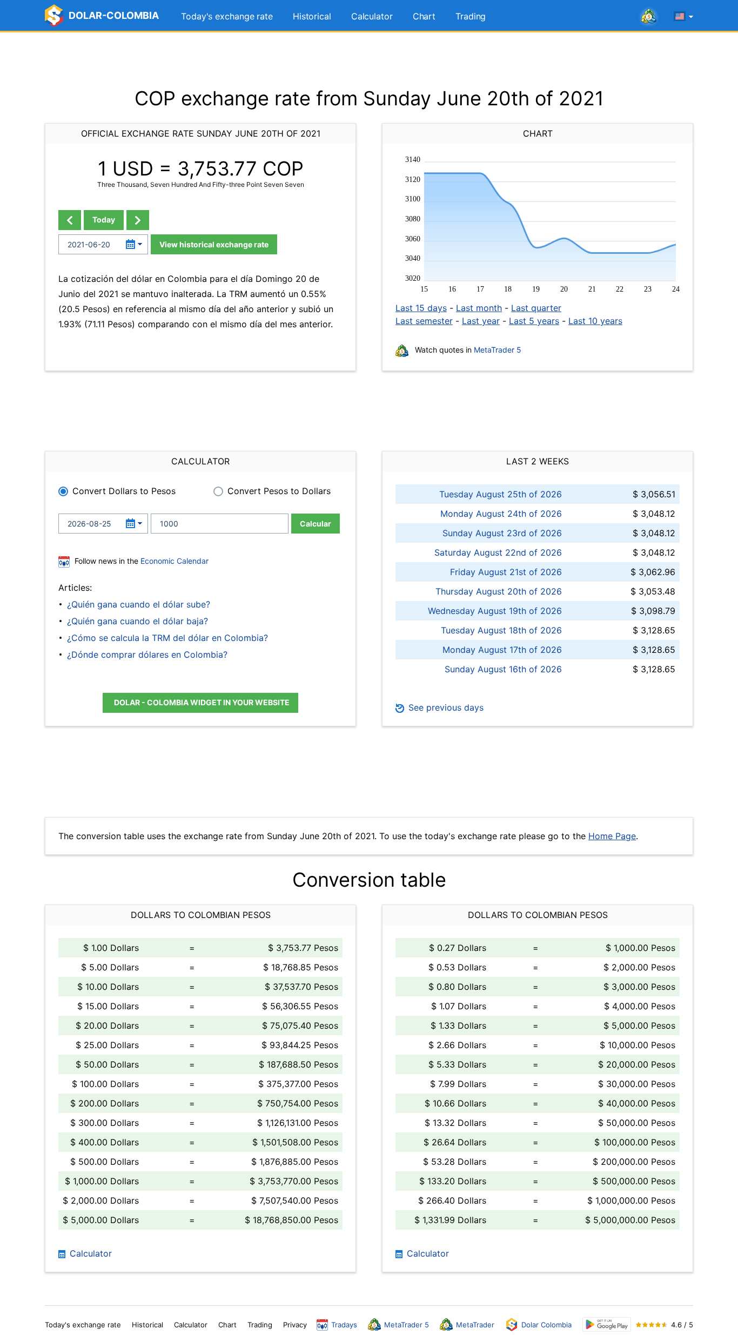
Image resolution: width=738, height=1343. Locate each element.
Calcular (315, 523)
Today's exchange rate (227, 16)
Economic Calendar (174, 560)
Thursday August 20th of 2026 (498, 591)
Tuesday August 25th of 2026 (500, 494)
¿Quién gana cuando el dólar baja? (137, 621)
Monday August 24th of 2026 (501, 513)
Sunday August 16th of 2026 (503, 669)
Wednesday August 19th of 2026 (495, 610)
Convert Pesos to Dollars (279, 490)
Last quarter (536, 307)
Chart (424, 16)
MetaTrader (475, 1324)
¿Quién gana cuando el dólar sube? (138, 604)
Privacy (295, 1324)
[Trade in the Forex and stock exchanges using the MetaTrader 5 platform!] (649, 16)
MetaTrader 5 (497, 349)
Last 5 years (534, 320)
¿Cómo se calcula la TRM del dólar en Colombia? (167, 637)
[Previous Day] (69, 220)
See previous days (445, 707)
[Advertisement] (369, 59)
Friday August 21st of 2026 (506, 571)
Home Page (612, 836)
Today (103, 219)
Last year (481, 320)
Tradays (344, 1324)
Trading (470, 16)
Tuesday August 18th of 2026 (501, 630)
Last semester (424, 320)
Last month (479, 307)
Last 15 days (421, 307)
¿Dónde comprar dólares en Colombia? (147, 654)
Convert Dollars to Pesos (124, 490)
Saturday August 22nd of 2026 (498, 552)
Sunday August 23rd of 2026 (502, 533)
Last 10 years (595, 320)
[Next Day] (137, 220)
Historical (312, 16)
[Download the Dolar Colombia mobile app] (606, 1324)
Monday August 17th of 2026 (502, 649)
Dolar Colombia (546, 1324)
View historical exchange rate (214, 244)
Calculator (372, 16)
